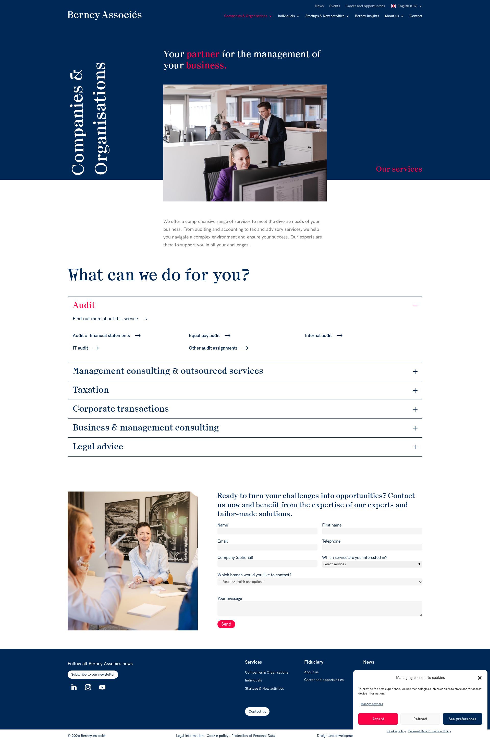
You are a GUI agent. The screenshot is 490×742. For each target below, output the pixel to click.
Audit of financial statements (101, 335)
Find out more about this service (105, 318)
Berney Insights (367, 16)
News (319, 6)
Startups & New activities (324, 16)
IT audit (80, 348)
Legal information (190, 736)
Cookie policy (396, 731)
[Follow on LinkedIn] (74, 687)
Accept (378, 719)
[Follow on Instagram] (88, 687)
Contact (416, 16)
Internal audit (318, 335)
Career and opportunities (365, 6)
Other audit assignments (213, 348)
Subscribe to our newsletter (93, 674)
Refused (420, 719)
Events (334, 6)
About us (392, 16)
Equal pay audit (204, 335)
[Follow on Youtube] (102, 687)
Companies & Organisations (245, 16)
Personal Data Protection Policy (429, 731)
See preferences (462, 719)
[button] (479, 677)
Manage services (372, 704)
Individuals (286, 16)
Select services (334, 564)
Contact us (257, 711)
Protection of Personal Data (253, 736)
